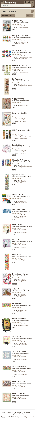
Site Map (21, 414)
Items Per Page (7, 15)
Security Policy (13, 414)
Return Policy (18, 412)
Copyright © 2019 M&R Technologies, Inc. (12, 417)
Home (3, 412)
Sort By (29, 15)
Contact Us (10, 412)
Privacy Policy (27, 412)
